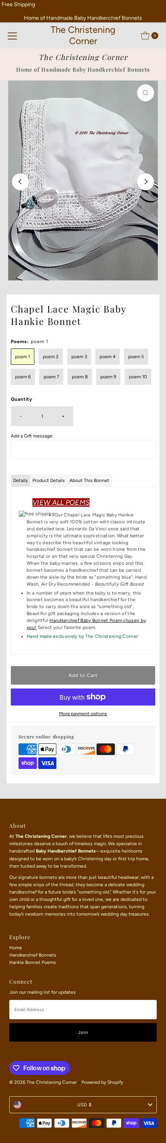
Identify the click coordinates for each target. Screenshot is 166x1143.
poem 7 (51, 376)
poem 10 (138, 376)
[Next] (145, 181)
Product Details (48, 480)
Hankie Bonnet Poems (32, 962)
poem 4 (107, 356)
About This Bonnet (89, 480)
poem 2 (51, 356)
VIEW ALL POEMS (61, 502)
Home (15, 947)
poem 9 (108, 376)
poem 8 (80, 376)
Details (20, 480)
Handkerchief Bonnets (32, 955)
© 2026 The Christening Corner (43, 1082)
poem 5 (136, 356)
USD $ (84, 1104)
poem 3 (79, 356)
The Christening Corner (83, 35)
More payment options (83, 713)
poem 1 (22, 356)
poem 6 (23, 376)
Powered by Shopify (102, 1082)
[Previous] (20, 181)
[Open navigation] (12, 35)
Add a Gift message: (32, 436)
